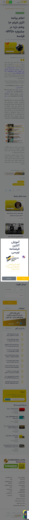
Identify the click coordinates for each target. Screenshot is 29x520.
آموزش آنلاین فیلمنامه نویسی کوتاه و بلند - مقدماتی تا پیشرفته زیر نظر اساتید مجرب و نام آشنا (12, 266)
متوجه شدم (9, 278)
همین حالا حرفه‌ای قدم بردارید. (14, 272)
